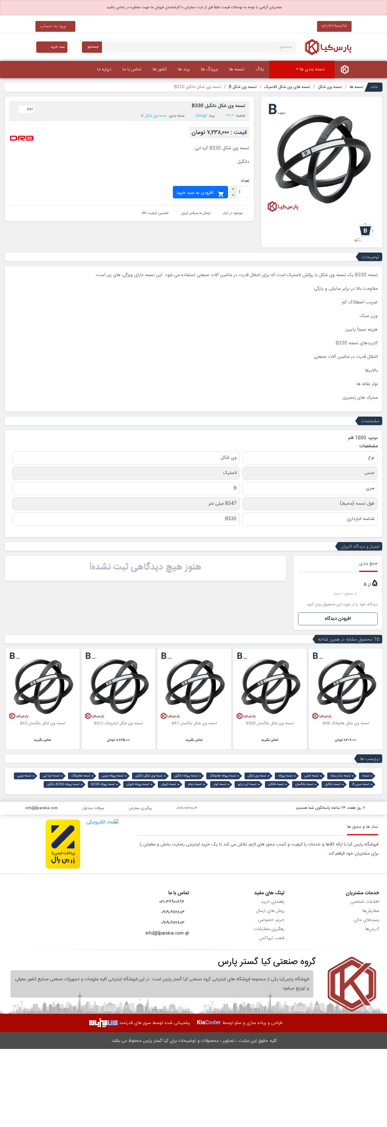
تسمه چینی (24, 775)
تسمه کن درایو (247, 784)
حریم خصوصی (271, 920)
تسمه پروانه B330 (103, 784)
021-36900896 (334, 26)
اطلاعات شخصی (364, 902)
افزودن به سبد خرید (200, 193)
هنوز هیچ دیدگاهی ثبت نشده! (145, 567)
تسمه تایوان (168, 784)
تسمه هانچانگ (80, 775)
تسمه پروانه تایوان (138, 784)
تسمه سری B (360, 784)
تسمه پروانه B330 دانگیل (63, 784)
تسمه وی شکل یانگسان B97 (194, 723)
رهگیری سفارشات (269, 929)
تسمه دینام (195, 784)
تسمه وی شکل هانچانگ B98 (345, 723)
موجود (373, 438)
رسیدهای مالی (366, 920)
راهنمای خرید (272, 902)
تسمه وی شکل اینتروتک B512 (118, 723)
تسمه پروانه (285, 775)
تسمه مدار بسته (340, 775)
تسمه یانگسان (304, 784)
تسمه (365, 775)
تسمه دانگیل (333, 784)
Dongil (201, 116)
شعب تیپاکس (271, 938)
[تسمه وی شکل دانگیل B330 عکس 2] (365, 231)
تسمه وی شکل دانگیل (149, 775)
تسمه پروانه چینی (113, 775)
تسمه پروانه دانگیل (186, 775)
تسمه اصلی (312, 775)
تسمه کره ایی (51, 775)
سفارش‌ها (370, 911)
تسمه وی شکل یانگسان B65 (42, 723)
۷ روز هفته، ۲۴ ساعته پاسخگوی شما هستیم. (330, 808)
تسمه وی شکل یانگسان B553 (270, 723)
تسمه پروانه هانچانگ (223, 775)
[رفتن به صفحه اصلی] (345, 69)
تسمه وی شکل (257, 775)
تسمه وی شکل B (154, 116)
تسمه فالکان (276, 784)
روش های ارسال (270, 911)
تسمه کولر (220, 784)
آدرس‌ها (372, 929)
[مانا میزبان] (103, 1023)
